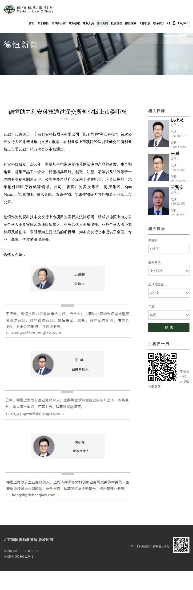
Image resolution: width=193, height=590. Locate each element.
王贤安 (177, 187)
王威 (175, 153)
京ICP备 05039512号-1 (18, 556)
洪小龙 (177, 119)
